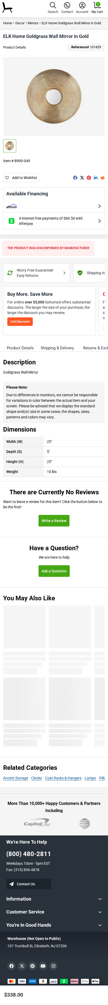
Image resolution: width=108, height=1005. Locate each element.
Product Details (14, 47)
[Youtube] (43, 966)
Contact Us (26, 884)
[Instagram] (53, 966)
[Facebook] (75, 178)
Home (7, 23)
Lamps (90, 778)
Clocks (36, 778)
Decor (19, 23)
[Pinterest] (89, 178)
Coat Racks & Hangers (63, 778)
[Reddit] (102, 178)
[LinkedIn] (95, 178)
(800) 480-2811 (28, 854)
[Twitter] (82, 178)
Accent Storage (15, 778)
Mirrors (33, 23)
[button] (53, 8)
